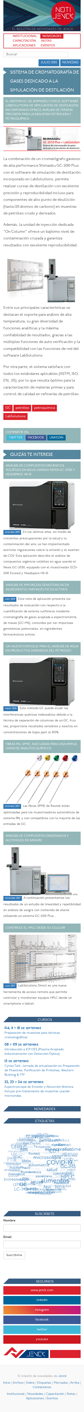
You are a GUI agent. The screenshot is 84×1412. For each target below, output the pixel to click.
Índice (30, 1383)
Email (7, 1237)
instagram (42, 1310)
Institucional (25, 36)
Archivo (18, 1383)
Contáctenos (42, 1387)
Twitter (15, 437)
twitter (42, 1329)
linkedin (42, 1300)
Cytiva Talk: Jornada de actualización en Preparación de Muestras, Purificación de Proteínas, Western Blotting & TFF (42, 1068)
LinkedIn (56, 437)
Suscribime (14, 1255)
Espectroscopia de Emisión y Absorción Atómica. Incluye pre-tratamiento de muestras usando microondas (39, 1089)
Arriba (74, 1383)
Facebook (36, 437)
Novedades (52, 36)
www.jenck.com (42, 1290)
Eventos (48, 45)
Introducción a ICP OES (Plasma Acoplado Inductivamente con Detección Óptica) (34, 1049)
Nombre (9, 1220)
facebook (42, 1319)
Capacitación (24, 41)
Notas (46, 41)
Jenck (62, 1376)
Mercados (61, 1383)
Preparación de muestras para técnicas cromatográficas (32, 1032)
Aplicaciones (24, 45)
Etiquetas (44, 1383)
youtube (42, 1339)
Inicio (6, 1383)
